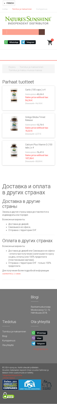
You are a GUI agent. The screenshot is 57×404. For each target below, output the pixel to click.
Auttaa (5, 9)
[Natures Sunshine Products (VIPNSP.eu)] (28, 20)
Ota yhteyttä (8, 345)
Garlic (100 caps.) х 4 (35, 89)
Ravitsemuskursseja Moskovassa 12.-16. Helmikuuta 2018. (40, 310)
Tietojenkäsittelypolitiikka (12, 375)
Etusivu (12, 67)
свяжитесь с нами (11, 273)
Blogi (4, 336)
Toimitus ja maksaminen (22, 9)
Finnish (10, 3)
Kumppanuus (41, 9)
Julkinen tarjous (8, 378)
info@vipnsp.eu (40, 349)
